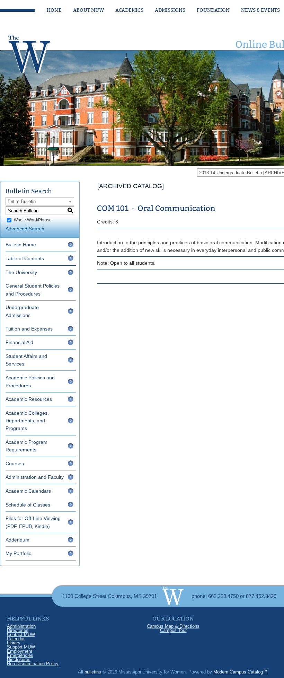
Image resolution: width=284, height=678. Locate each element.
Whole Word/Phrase (33, 220)
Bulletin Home (21, 244)
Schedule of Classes (28, 505)
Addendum (17, 540)
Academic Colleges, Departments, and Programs (27, 420)
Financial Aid (19, 342)
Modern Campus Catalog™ (240, 672)
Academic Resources (29, 399)
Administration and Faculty (35, 477)
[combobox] (40, 201)
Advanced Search (25, 228)
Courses (15, 463)
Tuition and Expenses (29, 329)
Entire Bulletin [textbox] (22, 201)
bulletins (93, 672)
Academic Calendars (28, 491)
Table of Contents (25, 258)
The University (21, 272)
